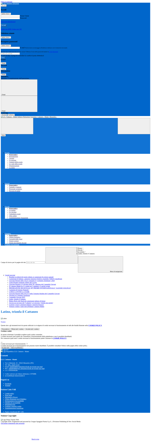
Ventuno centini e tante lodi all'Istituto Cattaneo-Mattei (26, 306)
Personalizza (5, 329)
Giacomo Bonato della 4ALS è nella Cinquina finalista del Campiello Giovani (34, 293)
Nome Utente (24, 16)
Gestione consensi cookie (13, 406)
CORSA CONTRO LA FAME (19, 292)
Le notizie (81, 252)
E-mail (22, 48)
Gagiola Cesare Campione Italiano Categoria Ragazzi (26, 305)
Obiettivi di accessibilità (12, 403)
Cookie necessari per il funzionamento (13, 344)
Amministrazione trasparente (14, 408)
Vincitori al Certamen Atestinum (19, 295)
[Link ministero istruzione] (10, 3)
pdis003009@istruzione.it (26, 367)
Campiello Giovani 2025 (17, 297)
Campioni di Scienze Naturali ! (19, 290)
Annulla (4, 115)
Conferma (11, 115)
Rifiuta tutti (17, 329)
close (3, 135)
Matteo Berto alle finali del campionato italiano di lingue (27, 301)
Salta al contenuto (6, 2)
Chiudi (3, 63)
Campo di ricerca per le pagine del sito (13, 262)
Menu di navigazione (116, 271)
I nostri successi (10, 275)
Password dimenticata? (8, 22)
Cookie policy (9, 393)
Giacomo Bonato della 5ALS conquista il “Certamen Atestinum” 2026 (32, 281)
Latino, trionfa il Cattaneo (17, 299)
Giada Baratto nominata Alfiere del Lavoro (23, 282)
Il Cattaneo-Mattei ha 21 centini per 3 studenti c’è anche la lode (29, 286)
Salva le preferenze (16, 347)
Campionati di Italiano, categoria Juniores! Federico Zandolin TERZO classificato (35, 279)
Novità (80, 250)
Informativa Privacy (11, 397)
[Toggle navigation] (17, 126)
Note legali (8, 395)
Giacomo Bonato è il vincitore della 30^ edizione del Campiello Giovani (32, 284)
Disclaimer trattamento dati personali (12, 423)
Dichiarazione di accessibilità (14, 401)
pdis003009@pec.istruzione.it (26, 368)
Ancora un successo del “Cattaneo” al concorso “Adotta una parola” (31, 303)
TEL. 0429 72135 (14, 365)
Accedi (4, 5)
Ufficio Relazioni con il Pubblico (15, 399)
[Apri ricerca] (134, 126)
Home (80, 248)
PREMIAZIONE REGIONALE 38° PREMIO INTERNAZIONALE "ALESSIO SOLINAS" (40, 288)
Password (23, 18)
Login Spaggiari (53, 51)
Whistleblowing (10, 404)
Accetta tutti (32, 329)
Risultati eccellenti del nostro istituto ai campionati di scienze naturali (31, 277)
